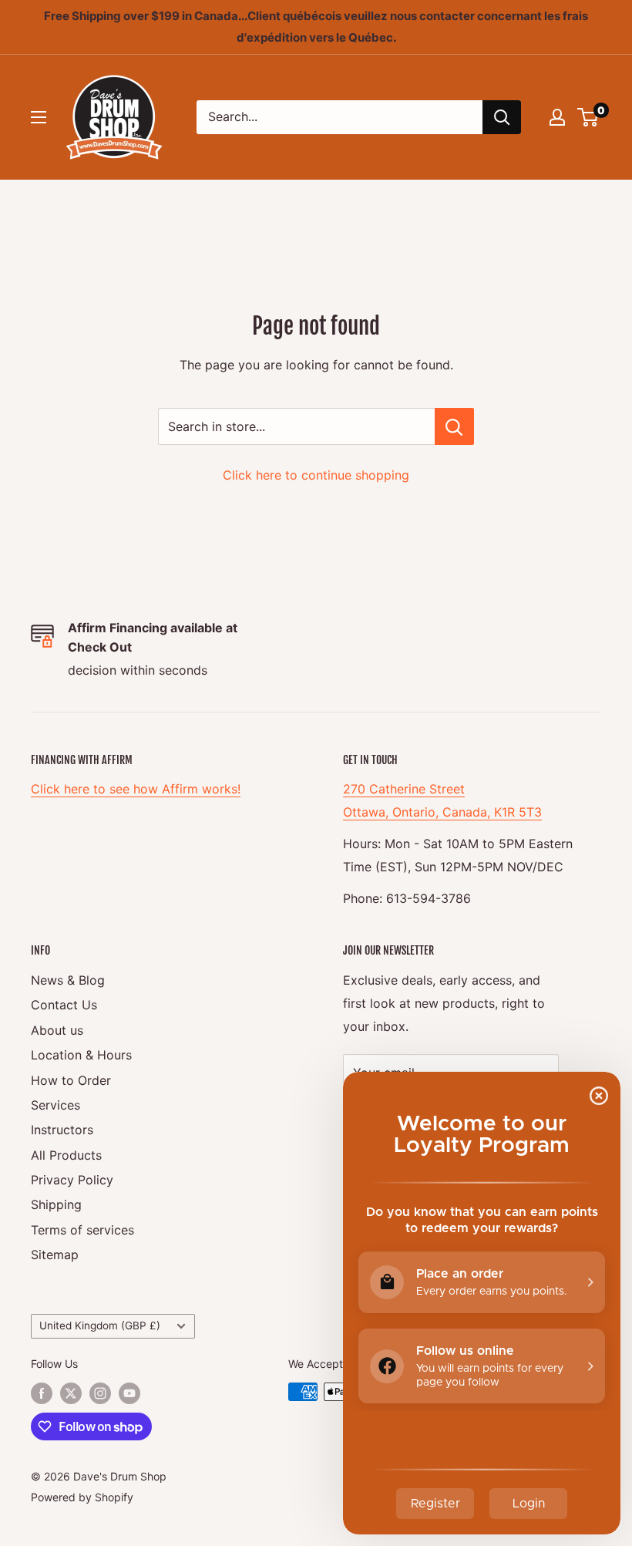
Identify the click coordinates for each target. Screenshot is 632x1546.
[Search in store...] (454, 426)
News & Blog (68, 980)
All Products (66, 1155)
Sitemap (55, 1254)
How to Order (71, 1080)
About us (57, 1030)
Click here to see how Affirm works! (135, 789)
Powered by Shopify (82, 1497)
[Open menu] (38, 117)
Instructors (62, 1129)
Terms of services (82, 1230)
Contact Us (64, 1004)
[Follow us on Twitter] (71, 1393)
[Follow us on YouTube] (129, 1393)
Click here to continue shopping (316, 475)
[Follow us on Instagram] (100, 1393)
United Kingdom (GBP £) (99, 1325)
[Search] (501, 117)
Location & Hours (81, 1055)
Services (55, 1105)
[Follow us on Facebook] (41, 1393)
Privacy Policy (72, 1179)
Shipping (56, 1204)
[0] (588, 117)
